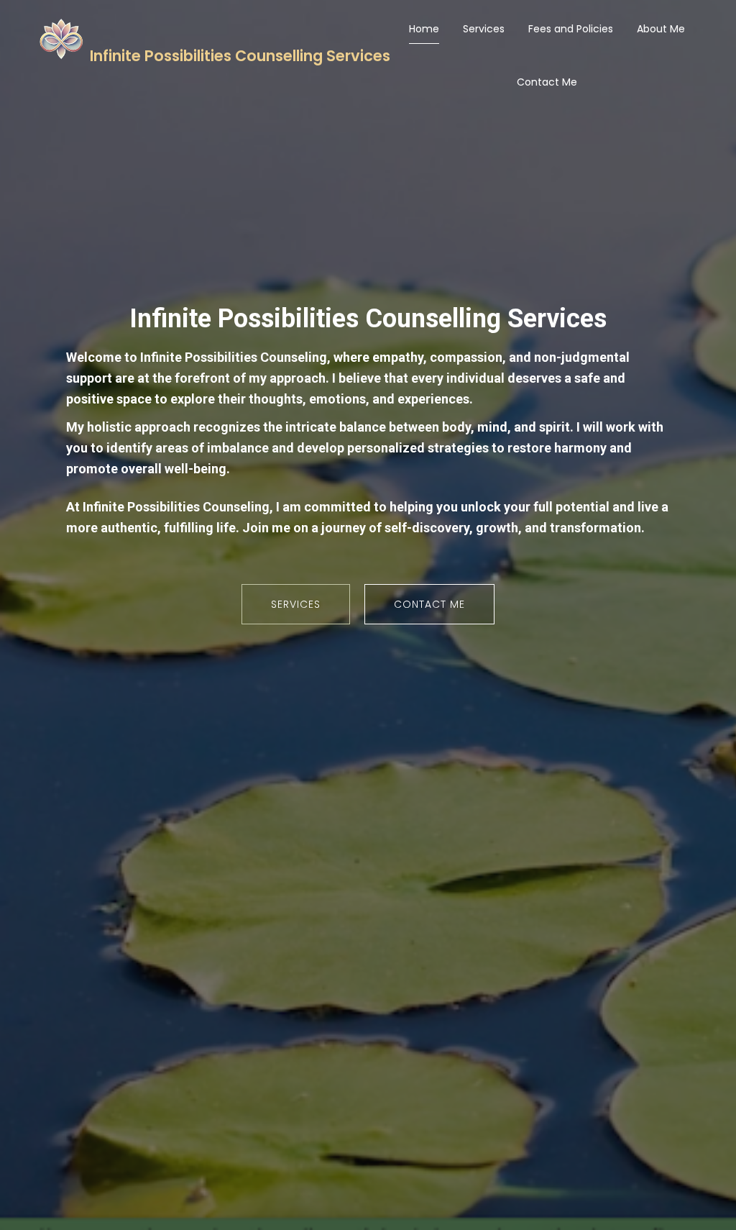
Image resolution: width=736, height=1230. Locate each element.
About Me (661, 29)
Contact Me (547, 82)
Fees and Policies (570, 29)
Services (484, 29)
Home (424, 29)
